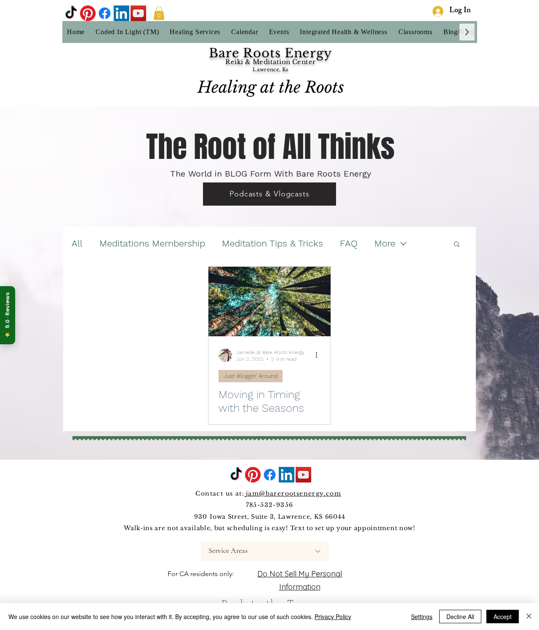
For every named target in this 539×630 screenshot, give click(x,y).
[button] (159, 13)
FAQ (349, 243)
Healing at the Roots (270, 87)
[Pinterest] (88, 13)
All (77, 243)
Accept (503, 616)
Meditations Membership (152, 243)
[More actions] (319, 355)
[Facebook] (104, 13)
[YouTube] (138, 13)
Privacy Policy (333, 616)
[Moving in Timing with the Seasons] (269, 301)
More (384, 243)
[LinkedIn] (121, 13)
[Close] (529, 616)
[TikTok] (71, 13)
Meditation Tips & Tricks (272, 243)
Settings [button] (421, 616)
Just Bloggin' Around (251, 376)
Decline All (460, 616)
